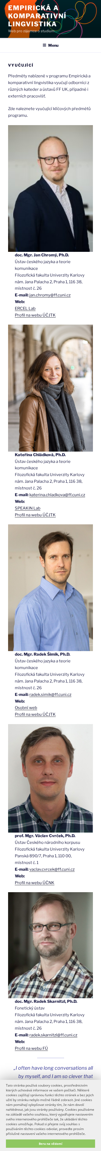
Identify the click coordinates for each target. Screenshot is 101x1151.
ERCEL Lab (25, 308)
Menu (53, 45)
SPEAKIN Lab (27, 508)
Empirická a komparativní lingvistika (37, 16)
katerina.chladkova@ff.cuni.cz (57, 494)
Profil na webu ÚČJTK (35, 315)
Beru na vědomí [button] (50, 1144)
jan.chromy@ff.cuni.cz (50, 295)
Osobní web (26, 707)
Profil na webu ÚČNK (34, 882)
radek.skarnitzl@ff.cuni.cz (53, 1035)
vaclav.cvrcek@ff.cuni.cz (52, 869)
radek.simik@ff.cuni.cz (50, 694)
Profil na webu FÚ (31, 1048)
